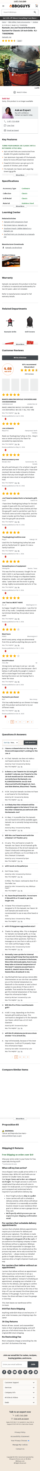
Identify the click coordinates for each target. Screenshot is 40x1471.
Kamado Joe (6, 37)
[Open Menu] (3, 6)
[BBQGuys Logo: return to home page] (20, 6)
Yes (15, 413)
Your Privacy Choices (19, 1441)
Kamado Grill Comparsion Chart (16, 222)
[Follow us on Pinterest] (25, 1372)
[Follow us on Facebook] (4, 1372)
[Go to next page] (31, 722)
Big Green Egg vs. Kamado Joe (15, 225)
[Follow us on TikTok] (31, 1372)
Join (33, 1364)
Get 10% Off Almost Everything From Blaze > (20, 18)
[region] (20, 67)
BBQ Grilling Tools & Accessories (19, 22)
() (19, 41)
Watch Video (22, 92)
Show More (20, 175)
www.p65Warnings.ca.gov (12, 1136)
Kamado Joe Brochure (13, 248)
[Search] (35, 12)
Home (4, 22)
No (18, 413)
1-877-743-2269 (20, 1)
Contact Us (20, 1449)
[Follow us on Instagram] (20, 1372)
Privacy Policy (20, 1432)
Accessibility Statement (20, 1436)
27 (28, 722)
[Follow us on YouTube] (15, 1372)
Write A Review (20, 358)
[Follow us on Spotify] (36, 1372)
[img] (20, 66)
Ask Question (30, 742)
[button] (20, 1382)
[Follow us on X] (9, 1372)
